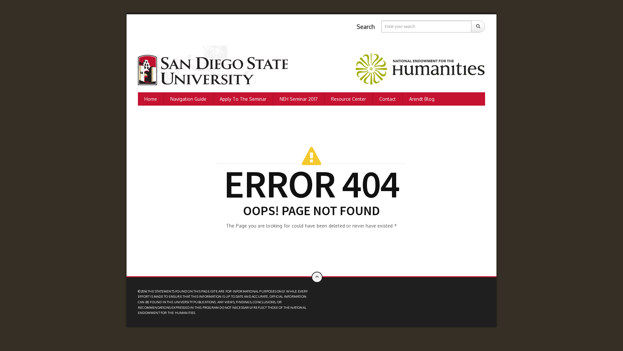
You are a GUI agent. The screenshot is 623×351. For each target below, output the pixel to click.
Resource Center (348, 99)
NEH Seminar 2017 (299, 99)
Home (150, 99)
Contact (387, 99)
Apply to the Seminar (243, 99)
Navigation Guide (188, 99)
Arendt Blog (421, 99)
